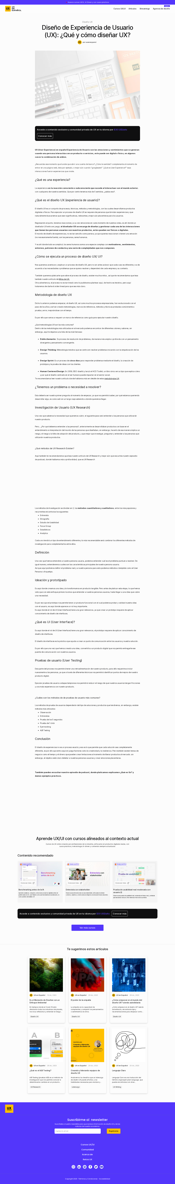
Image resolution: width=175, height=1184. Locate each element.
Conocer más (45, 136)
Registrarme (113, 1131)
